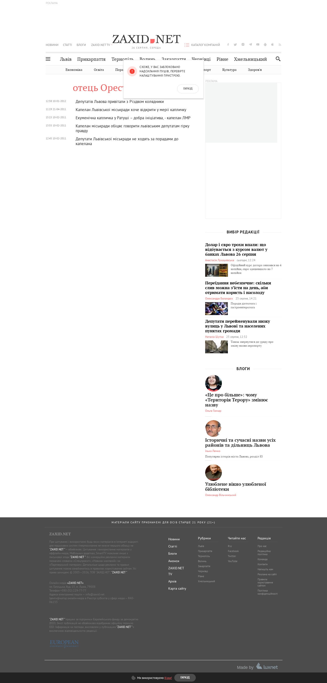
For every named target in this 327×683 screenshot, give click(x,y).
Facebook (233, 551)
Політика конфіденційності (268, 592)
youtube (257, 44)
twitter (235, 44)
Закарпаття (174, 59)
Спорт (206, 70)
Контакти (263, 564)
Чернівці (201, 59)
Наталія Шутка (214, 337)
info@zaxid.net (94, 594)
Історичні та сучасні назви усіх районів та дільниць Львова (240, 443)
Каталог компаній (205, 45)
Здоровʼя (255, 70)
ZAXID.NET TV (100, 45)
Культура (229, 70)
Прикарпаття (91, 59)
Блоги (81, 45)
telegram (250, 44)
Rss (230, 546)
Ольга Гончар (213, 410)
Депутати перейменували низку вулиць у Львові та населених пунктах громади (237, 326)
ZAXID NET (146, 40)
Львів (66, 59)
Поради (121, 70)
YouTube (232, 561)
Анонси (173, 561)
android (265, 44)
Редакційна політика (264, 552)
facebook (228, 44)
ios (272, 44)
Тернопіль (123, 59)
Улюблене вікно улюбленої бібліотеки (235, 487)
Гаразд (187, 89)
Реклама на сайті (267, 574)
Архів (172, 581)
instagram (243, 44)
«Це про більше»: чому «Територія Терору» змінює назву (236, 400)
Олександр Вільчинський (220, 495)
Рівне (222, 59)
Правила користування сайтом (265, 582)
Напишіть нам (265, 569)
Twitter (232, 556)
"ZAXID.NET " (57, 549)
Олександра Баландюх (219, 298)
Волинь (148, 59)
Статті (67, 45)
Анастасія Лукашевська (219, 260)
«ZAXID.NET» (75, 583)
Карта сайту (177, 588)
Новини (52, 45)
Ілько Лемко (212, 451)
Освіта (99, 70)
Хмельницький (250, 59)
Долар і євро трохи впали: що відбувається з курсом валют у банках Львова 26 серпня (236, 250)
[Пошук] (276, 58)
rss (280, 44)
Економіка (74, 70)
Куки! (168, 678)
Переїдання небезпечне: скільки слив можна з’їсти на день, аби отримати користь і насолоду (238, 288)
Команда (262, 559)
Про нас (262, 546)
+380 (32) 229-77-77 (73, 590)
